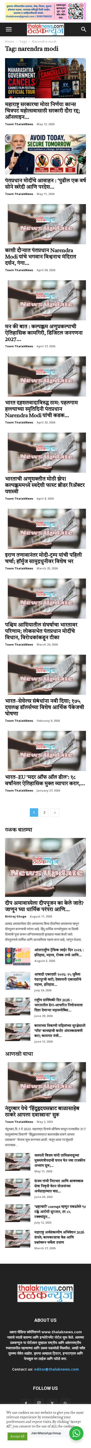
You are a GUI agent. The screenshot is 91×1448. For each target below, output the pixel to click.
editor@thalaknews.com (56, 1369)
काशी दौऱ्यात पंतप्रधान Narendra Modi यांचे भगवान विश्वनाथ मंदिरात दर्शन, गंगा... (40, 257)
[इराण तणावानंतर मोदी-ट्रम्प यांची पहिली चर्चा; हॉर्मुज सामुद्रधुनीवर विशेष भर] (45, 529)
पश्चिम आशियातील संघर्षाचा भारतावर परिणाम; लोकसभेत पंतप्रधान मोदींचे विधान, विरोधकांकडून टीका (41, 631)
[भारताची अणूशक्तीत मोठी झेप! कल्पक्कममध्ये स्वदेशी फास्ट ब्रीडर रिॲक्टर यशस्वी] (45, 453)
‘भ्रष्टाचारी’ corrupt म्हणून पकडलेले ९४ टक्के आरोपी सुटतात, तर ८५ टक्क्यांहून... (60, 1212)
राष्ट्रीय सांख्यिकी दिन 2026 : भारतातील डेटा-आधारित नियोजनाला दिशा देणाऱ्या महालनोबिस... (58, 1005)
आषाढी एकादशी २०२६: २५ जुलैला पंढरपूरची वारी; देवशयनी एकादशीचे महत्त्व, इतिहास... (57, 979)
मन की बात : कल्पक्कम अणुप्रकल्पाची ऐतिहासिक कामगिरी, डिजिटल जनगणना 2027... (44, 333)
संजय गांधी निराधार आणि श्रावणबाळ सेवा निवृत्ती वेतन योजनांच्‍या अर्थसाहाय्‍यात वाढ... (58, 1186)
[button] (9, 29)
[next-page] (55, 812)
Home (9, 41)
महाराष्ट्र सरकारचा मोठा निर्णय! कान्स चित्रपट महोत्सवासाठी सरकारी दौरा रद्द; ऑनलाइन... (42, 111)
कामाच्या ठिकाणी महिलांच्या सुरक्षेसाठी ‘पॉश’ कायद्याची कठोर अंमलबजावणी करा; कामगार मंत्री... (59, 1031)
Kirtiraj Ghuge (15, 916)
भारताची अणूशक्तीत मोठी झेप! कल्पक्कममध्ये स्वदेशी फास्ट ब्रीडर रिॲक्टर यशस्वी (45, 485)
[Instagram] (39, 1403)
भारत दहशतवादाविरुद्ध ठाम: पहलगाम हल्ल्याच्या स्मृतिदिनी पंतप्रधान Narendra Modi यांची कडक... (41, 409)
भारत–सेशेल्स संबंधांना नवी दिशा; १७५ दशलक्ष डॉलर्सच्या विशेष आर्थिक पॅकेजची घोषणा (44, 708)
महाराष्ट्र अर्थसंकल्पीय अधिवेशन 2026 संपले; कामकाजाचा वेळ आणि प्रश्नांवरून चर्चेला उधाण (59, 1237)
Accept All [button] (17, 1436)
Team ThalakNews (19, 124)
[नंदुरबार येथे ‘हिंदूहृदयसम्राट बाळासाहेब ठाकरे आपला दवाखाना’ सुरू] (45, 1082)
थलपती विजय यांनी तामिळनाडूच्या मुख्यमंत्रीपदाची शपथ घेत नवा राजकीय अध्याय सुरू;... (59, 1160)
